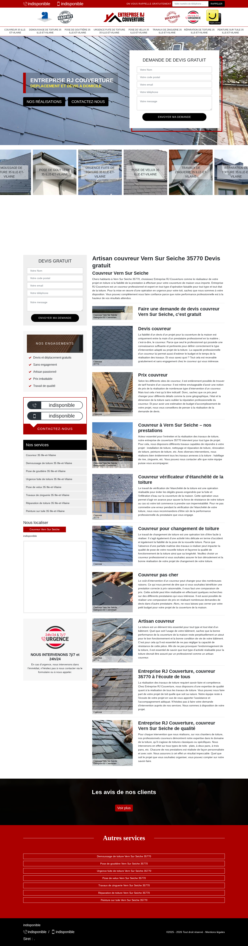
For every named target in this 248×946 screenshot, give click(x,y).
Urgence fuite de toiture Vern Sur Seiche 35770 (124, 870)
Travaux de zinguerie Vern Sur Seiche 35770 (124, 885)
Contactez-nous (88, 102)
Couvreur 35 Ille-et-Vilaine (15, 31)
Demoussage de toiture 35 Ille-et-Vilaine (45, 31)
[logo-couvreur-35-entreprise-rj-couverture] (124, 17)
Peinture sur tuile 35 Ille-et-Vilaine (230, 31)
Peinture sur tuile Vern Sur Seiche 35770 (124, 900)
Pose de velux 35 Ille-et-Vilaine (139, 31)
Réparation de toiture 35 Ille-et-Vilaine (199, 31)
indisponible (39, 3)
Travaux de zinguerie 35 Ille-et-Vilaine (167, 31)
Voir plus (124, 808)
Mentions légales (215, 932)
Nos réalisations (44, 102)
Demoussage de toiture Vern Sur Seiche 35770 (124, 856)
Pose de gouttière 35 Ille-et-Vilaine (77, 31)
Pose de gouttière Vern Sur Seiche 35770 (124, 863)
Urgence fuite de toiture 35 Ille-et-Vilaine (109, 31)
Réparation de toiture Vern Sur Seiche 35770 (124, 892)
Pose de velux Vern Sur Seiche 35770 (124, 878)
